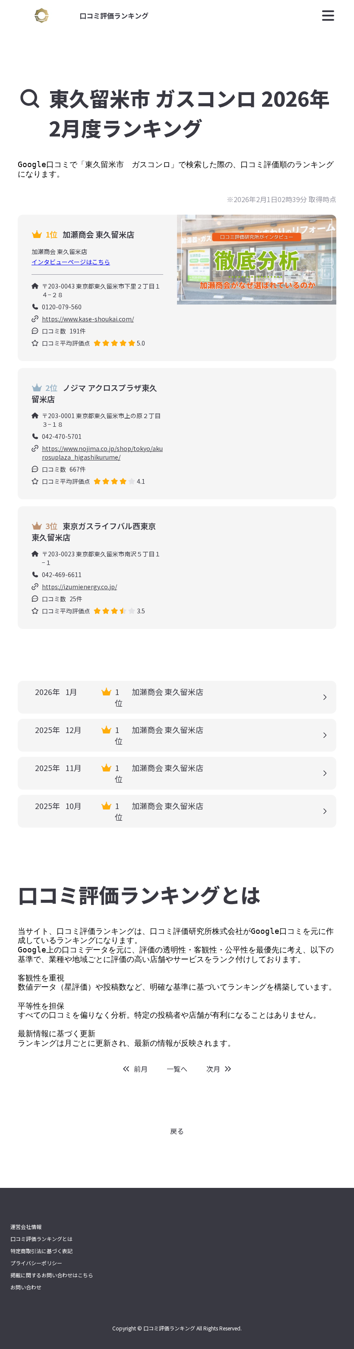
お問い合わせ (25, 1287)
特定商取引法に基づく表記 (41, 1251)
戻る (177, 1131)
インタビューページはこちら (71, 261)
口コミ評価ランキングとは (41, 1238)
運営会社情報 (25, 1226)
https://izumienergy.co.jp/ (79, 586)
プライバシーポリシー (36, 1263)
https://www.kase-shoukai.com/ (88, 318)
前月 (141, 1068)
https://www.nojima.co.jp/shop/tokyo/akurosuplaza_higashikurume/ (102, 452)
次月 (213, 1068)
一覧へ (177, 1068)
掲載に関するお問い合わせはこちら (51, 1275)
